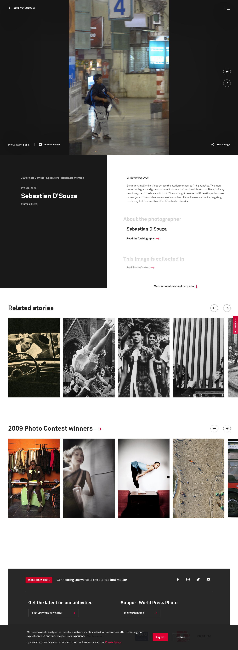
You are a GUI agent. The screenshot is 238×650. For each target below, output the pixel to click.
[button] (214, 308)
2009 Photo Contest (24, 8)
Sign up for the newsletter (47, 612)
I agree (160, 637)
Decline (180, 637)
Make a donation (134, 612)
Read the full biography (140, 238)
